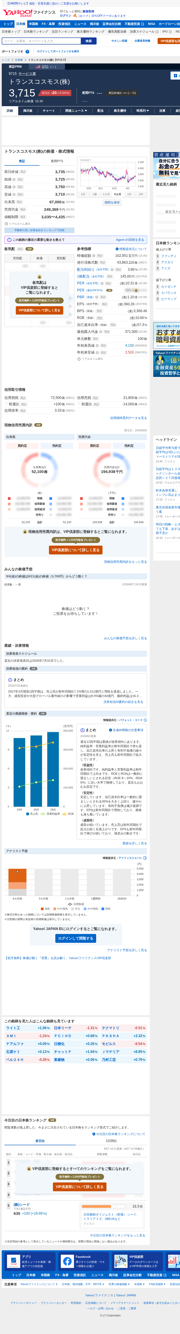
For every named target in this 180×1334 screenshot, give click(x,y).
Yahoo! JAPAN (126, 1295)
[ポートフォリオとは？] (27, 51)
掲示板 (94, 24)
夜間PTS (57, 161)
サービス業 (27, 74)
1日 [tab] (83, 194)
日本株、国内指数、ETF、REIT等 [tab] (82, 1284)
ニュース (80, 24)
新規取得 (88, 11)
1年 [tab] (129, 194)
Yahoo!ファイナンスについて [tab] (37, 1284)
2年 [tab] (141, 194)
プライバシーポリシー (23, 1302)
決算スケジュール (142, 31)
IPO (165, 31)
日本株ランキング (36, 31)
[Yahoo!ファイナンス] (30, 11)
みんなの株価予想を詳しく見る (125, 638)
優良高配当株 (117, 31)
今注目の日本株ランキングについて (120, 1134)
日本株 (20, 24)
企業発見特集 (142, 40)
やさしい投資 (119, 40)
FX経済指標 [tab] (156, 1284)
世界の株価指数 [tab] (118, 1284)
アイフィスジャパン (130, 858)
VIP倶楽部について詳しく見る (39, 310)
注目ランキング (62, 31)
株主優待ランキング (90, 31)
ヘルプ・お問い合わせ (100, 1308)
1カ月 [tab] (106, 194)
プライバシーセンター (54, 1302)
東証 (22, 161)
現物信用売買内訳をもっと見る (125, 561)
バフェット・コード (131, 720)
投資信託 (64, 24)
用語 (22, 171)
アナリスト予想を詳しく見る (127, 950)
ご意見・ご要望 (127, 1308)
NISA (151, 24)
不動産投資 (132, 24)
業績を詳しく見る (134, 843)
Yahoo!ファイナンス (99, 1295)
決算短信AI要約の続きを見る (123, 702)
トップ (8, 24)
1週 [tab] (95, 194)
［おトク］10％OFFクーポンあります (101, 15)
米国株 (33, 24)
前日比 (40, 1141)
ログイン (65, 15)
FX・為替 (48, 24)
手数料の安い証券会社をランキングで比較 (39, 230)
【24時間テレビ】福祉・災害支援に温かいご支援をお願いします (47, 3)
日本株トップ (11, 31)
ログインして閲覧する (75, 938)
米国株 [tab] (138, 1284)
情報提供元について (133, 249)
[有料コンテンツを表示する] (136, 290)
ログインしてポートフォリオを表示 (58, 51)
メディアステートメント (124, 1302)
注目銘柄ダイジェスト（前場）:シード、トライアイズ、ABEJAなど (111, 1217)
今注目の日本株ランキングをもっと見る (117, 1235)
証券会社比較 (112, 24)
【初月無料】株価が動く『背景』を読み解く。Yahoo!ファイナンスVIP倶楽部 (57, 958)
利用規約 (76, 1302)
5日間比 (111, 1141)
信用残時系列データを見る (128, 418)
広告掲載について (95, 1302)
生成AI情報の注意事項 (128, 730)
